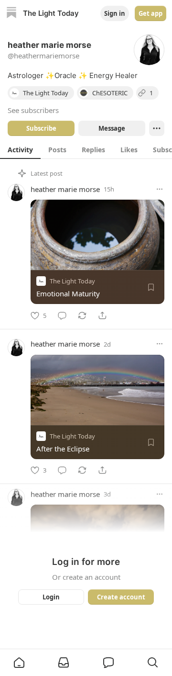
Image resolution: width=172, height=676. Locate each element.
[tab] (20, 149)
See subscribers (33, 110)
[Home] (11, 14)
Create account (121, 597)
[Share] (102, 315)
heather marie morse (65, 189)
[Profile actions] (156, 128)
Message (111, 128)
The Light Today (72, 281)
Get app (150, 13)
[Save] (151, 287)
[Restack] (82, 315)
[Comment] (62, 315)
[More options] (159, 189)
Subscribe (41, 128)
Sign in (114, 13)
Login (51, 597)
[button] (19, 662)
